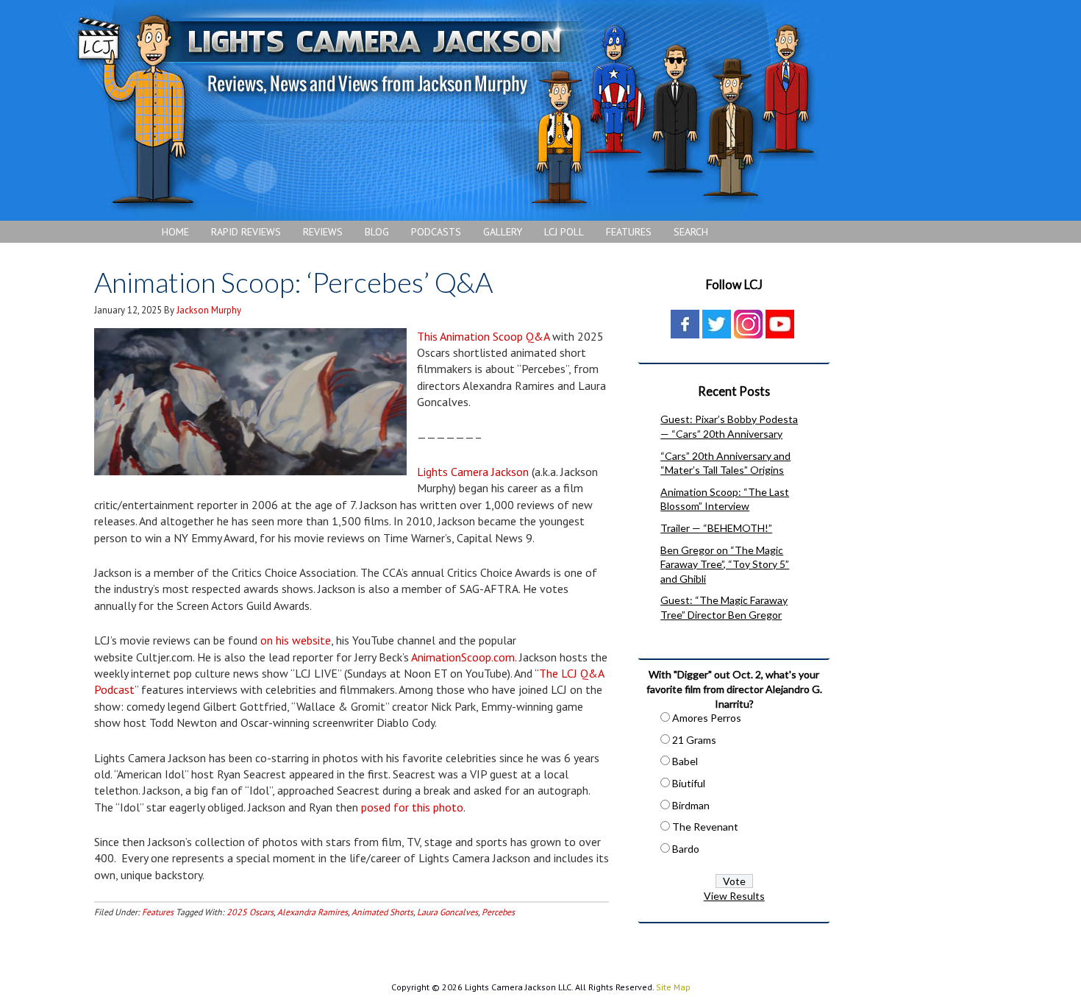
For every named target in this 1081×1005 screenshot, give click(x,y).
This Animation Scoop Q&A (483, 336)
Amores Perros (706, 717)
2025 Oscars (250, 911)
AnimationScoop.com (463, 657)
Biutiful (688, 783)
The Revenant (705, 826)
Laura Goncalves (447, 911)
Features (158, 911)
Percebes (498, 911)
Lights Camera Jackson (445, 110)
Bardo (685, 848)
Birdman (691, 805)
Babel (685, 761)
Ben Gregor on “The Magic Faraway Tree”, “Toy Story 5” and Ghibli (724, 564)
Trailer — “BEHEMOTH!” (716, 528)
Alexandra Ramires (312, 911)
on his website (295, 640)
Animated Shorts (382, 911)
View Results (734, 895)
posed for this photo (412, 807)
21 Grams (694, 740)
